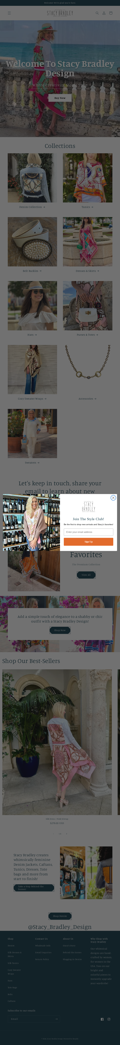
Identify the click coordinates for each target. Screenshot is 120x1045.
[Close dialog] (113, 497)
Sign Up (89, 541)
